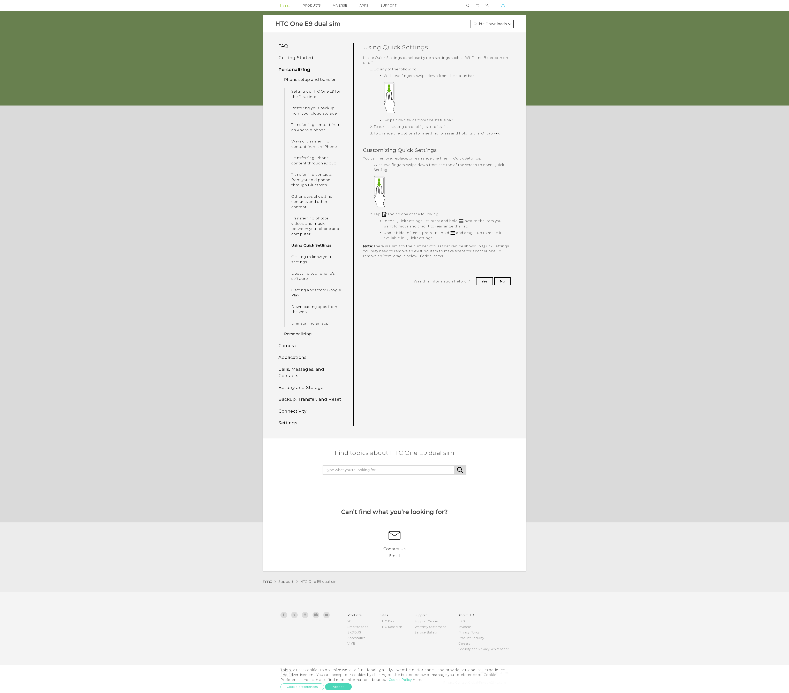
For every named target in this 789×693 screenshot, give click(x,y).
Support (286, 582)
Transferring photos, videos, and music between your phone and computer (315, 226)
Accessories (356, 638)
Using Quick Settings (311, 245)
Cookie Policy (400, 680)
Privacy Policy (469, 632)
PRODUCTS (312, 5)
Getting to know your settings (311, 259)
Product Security (471, 638)
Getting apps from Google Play (316, 292)
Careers (464, 643)
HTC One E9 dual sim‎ (319, 582)
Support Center (426, 621)
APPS (364, 5)
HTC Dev (387, 621)
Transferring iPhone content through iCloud (313, 160)
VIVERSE (340, 5)
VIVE (351, 643)
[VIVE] (502, 5)
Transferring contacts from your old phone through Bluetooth (311, 179)
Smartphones (357, 627)
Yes (484, 281)
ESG (461, 621)
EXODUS (354, 632)
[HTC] (285, 5)
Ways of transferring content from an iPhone (314, 144)
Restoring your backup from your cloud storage (314, 110)
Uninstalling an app (310, 323)
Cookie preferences (302, 687)
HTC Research (391, 627)
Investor (464, 627)
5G (349, 621)
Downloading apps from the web (314, 309)
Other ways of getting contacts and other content (312, 201)
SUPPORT (389, 5)
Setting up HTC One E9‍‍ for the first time (315, 94)
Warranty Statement (430, 627)
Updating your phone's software (313, 276)
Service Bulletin (426, 632)
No (502, 281)
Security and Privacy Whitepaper (483, 649)
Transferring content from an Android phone (316, 127)
